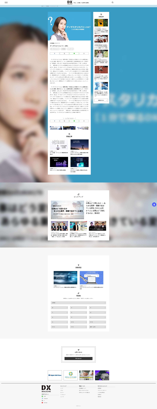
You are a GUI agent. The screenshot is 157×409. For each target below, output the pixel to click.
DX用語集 (63, 48)
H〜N (91, 322)
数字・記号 (92, 326)
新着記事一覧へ (101, 100)
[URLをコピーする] (84, 53)
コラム (61, 390)
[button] (54, 53)
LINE (45, 396)
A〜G (72, 322)
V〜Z (72, 326)
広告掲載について (82, 388)
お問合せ (99, 394)
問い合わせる (78, 358)
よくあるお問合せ (101, 392)
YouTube (45, 402)
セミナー (62, 392)
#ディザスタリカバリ (55, 48)
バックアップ (70, 48)
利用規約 (99, 388)
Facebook (46, 398)
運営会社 (99, 396)
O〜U (53, 326)
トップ (61, 388)
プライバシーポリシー (102, 390)
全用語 (53, 302)
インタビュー (63, 394)
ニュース (62, 396)
